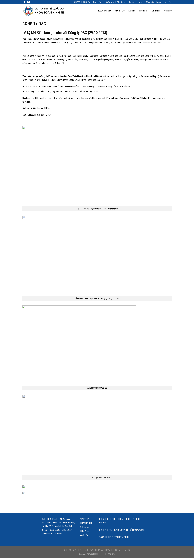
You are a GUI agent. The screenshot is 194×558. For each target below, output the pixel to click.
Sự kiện (167, 11)
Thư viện (120, 2)
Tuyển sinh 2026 (104, 11)
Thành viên (97, 2)
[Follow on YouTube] (28, 2)
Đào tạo (131, 11)
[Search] (170, 2)
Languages (160, 2)
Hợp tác (131, 2)
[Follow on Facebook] (24, 2)
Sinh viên (156, 11)
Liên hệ (139, 2)
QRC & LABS (120, 11)
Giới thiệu (86, 2)
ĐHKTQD (77, 2)
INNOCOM (111, 554)
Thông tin (143, 11)
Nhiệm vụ (109, 2)
